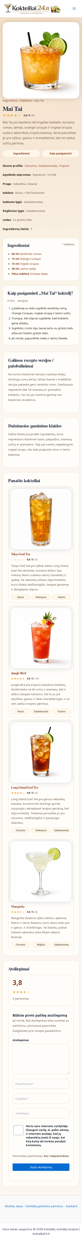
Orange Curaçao (30, 259)
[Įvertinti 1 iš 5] (4, 115)
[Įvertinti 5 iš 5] (20, 115)
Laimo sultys (28, 268)
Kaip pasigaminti (61, 153)
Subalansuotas (47, 166)
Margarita (17, 906)
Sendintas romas (31, 254)
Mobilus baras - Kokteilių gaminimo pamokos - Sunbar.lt (41, 1206)
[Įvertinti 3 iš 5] (12, 115)
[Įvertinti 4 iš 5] (16, 115)
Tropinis (64, 166)
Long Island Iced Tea (24, 787)
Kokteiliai (26, 100)
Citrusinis (31, 166)
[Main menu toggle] (74, 9)
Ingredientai (21, 153)
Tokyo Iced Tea (20, 554)
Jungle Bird (18, 673)
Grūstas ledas (39, 274)
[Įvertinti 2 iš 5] (8, 115)
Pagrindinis (10, 100)
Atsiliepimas (21, 1040)
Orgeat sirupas (29, 264)
